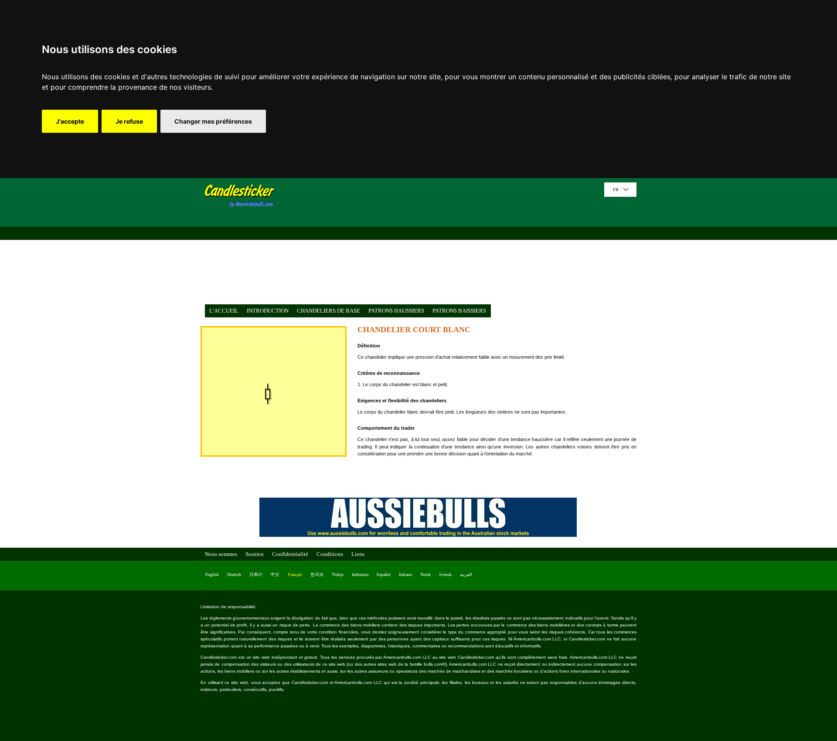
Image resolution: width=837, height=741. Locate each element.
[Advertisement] (442, 243)
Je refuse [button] (129, 121)
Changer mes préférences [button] (213, 121)
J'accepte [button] (70, 121)
